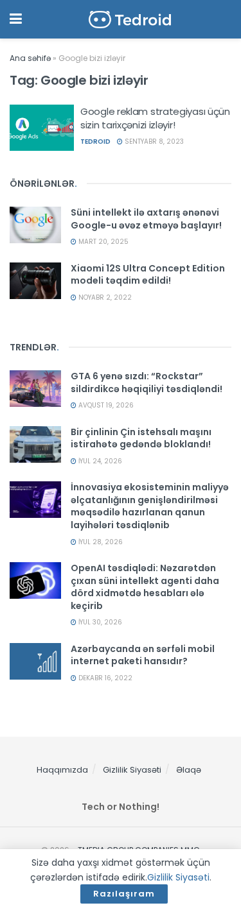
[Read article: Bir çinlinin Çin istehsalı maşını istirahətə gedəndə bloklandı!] (35, 444)
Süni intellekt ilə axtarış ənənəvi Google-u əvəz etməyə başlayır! (146, 219)
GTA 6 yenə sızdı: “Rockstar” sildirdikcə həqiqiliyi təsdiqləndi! (146, 382)
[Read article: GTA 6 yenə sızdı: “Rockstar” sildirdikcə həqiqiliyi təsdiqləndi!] (35, 388)
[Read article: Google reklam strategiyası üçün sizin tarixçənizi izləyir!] (42, 128)
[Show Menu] (16, 19)
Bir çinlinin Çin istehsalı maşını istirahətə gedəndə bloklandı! (141, 438)
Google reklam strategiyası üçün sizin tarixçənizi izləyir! (155, 118)
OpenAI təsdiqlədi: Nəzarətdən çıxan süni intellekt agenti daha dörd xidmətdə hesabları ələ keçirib (145, 587)
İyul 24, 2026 (99, 461)
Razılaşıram (124, 894)
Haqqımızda (62, 770)
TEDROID (95, 141)
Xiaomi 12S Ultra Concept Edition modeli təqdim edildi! (148, 275)
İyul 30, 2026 (99, 622)
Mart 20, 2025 (102, 241)
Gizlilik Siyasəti (132, 770)
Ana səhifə (30, 58)
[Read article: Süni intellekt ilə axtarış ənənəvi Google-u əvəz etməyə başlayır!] (35, 225)
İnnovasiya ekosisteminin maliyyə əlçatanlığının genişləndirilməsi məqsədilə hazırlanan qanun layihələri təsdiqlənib (150, 506)
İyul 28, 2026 (99, 542)
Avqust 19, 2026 (105, 405)
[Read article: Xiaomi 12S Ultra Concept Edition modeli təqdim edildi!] (35, 280)
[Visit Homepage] (130, 19)
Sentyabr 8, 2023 (153, 141)
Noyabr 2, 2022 (104, 297)
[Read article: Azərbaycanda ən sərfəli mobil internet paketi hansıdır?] (35, 661)
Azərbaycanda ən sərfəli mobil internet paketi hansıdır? (143, 655)
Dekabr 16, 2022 (104, 678)
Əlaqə (188, 770)
